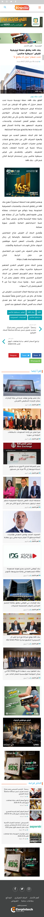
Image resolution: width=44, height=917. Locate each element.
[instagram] (29, 889)
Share (35, 355)
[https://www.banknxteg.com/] (22, 765)
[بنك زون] (22, 7)
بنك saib (31, 312)
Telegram (13, 355)
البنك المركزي (21, 898)
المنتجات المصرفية (18, 318)
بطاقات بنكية (27, 901)
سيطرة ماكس (35, 318)
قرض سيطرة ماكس (16, 312)
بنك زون (34, 97)
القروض (14, 901)
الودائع (9, 898)
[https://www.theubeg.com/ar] (22, 732)
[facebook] (15, 889)
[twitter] (22, 889)
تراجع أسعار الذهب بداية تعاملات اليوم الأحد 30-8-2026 (23, 341)
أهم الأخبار (28, 46)
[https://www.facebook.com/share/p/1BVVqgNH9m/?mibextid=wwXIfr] (22, 182)
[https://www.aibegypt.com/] (22, 862)
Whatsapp (34, 361)
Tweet (24, 355)
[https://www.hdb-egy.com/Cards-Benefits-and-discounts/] (22, 701)
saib (39, 312)
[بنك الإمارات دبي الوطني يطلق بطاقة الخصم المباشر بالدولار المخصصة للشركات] (22, 590)
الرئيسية (38, 46)
